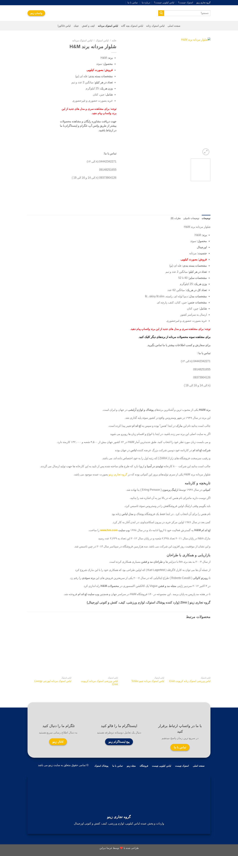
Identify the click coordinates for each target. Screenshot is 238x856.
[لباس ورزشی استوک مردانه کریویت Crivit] (96, 649)
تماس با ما (133, 2)
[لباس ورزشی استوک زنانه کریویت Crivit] (189, 649)
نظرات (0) (176, 218)
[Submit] (161, 13)
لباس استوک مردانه (108, 25)
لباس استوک (102, 40)
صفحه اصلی (174, 25)
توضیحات (206, 218)
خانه (114, 40)
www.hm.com (109, 530)
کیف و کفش (88, 25)
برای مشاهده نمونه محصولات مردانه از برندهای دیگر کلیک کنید (174, 336)
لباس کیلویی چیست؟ (164, 2)
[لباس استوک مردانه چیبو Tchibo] (142, 649)
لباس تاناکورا (64, 25)
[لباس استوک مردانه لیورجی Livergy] (49, 649)
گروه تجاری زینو (118, 474)
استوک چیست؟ (185, 2)
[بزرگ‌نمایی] (205, 151)
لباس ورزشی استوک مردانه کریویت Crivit (99, 683)
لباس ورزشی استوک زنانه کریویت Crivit (189, 681)
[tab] (206, 218)
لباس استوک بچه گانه (132, 25)
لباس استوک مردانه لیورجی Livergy (52, 681)
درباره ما (146, 2)
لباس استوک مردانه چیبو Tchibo (147, 681)
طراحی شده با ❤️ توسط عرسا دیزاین (119, 848)
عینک (76, 25)
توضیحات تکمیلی (191, 218)
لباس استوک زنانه (155, 25)
